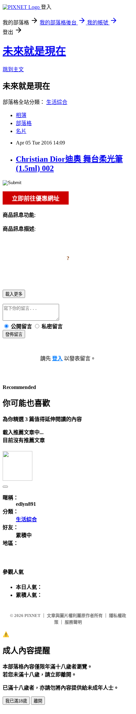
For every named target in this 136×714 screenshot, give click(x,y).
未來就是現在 (34, 51)
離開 (38, 700)
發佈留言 (13, 334)
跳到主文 (13, 69)
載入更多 (13, 294)
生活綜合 (56, 102)
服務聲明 (73, 622)
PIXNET (32, 615)
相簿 (21, 115)
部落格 (24, 123)
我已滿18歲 (16, 700)
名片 (21, 131)
